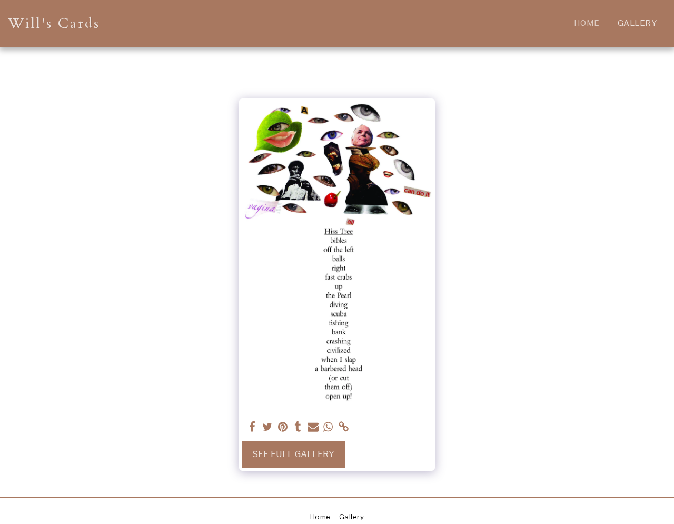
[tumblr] (297, 427)
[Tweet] (267, 427)
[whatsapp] (328, 427)
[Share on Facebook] (252, 427)
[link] (343, 427)
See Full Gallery (293, 454)
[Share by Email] (313, 427)
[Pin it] (282, 427)
